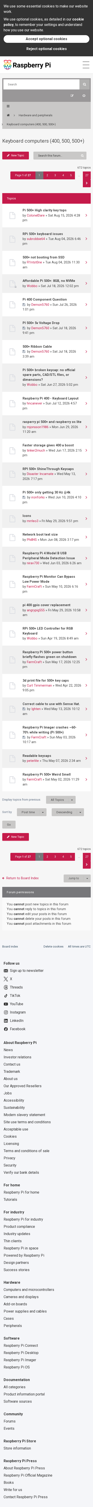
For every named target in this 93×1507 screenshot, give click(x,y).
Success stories (17, 1270)
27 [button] (86, 175)
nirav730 (33, 563)
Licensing (11, 1144)
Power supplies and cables (25, 1311)
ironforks (38, 497)
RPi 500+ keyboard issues (43, 234)
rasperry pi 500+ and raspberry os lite (52, 422)
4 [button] (63, 175)
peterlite (33, 761)
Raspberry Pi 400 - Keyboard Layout (51, 398)
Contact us (12, 1064)
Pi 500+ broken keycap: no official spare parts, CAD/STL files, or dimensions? (49, 374)
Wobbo (32, 286)
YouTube (16, 1004)
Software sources (18, 1401)
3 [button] (55, 175)
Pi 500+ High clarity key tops (45, 210)
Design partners (16, 1262)
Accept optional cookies (46, 39)
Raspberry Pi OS (17, 1367)
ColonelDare (36, 215)
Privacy (9, 1158)
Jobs (8, 1093)
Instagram (18, 1012)
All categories (15, 1387)
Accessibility (14, 1100)
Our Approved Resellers (23, 1086)
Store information (17, 1448)
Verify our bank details (21, 1172)
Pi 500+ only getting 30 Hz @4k (46, 492)
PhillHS (32, 539)
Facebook (18, 1029)
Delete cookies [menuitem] (53, 946)
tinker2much (36, 450)
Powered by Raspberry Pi (24, 1255)
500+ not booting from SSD (44, 257)
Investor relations (17, 1057)
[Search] (84, 84)
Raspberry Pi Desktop (21, 1353)
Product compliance (19, 1226)
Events (9, 1428)
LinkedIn (16, 1020)
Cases (9, 1318)
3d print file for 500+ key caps (46, 680)
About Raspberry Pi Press (24, 1468)
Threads (16, 987)
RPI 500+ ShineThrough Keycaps (48, 469)
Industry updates (17, 1234)
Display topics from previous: (33, 799)
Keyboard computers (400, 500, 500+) (43, 141)
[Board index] (8, 115)
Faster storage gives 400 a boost (48, 445)
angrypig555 (36, 610)
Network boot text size (40, 534)
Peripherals (13, 1326)
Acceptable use (16, 1129)
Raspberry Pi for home (21, 1192)
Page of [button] (23, 175)
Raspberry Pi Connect (21, 1345)
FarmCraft (34, 586)
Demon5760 (40, 304)
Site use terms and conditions (27, 1122)
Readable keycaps (37, 756)
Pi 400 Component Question (45, 299)
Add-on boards (15, 1304)
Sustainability (14, 1107)
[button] (87, 183)
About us (11, 1079)
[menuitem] (84, 96)
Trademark (12, 1071)
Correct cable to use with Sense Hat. (51, 704)
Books (9, 1482)
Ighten (36, 709)
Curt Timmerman (39, 685)
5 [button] (71, 175)
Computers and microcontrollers (29, 1290)
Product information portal (24, 1394)
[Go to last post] (86, 215)
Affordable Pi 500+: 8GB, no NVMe (49, 281)
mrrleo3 (32, 521)
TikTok (15, 995)
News (8, 1050)
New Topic (17, 155)
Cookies (10, 1136)
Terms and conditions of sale (26, 1151)
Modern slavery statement (24, 1115)
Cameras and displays (21, 1297)
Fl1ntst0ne (34, 262)
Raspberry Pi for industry (23, 1219)
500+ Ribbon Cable (37, 346)
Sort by (18, 812)
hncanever (34, 403)
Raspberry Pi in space (21, 1248)
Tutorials (10, 1199)
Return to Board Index (22, 878)
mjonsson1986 (38, 427)
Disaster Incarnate (40, 474)
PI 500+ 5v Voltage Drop (41, 323)
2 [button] (47, 175)
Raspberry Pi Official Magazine (28, 1475)
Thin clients (13, 1241)
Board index (10, 946)
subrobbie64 (36, 239)
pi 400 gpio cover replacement (46, 605)
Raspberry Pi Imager (20, 1360)
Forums (10, 1421)
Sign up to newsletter (27, 970)
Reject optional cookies (46, 49)
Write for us (13, 1490)
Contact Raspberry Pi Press (26, 1497)
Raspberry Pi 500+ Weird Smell (47, 774)
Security (10, 1165)
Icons (27, 516)
